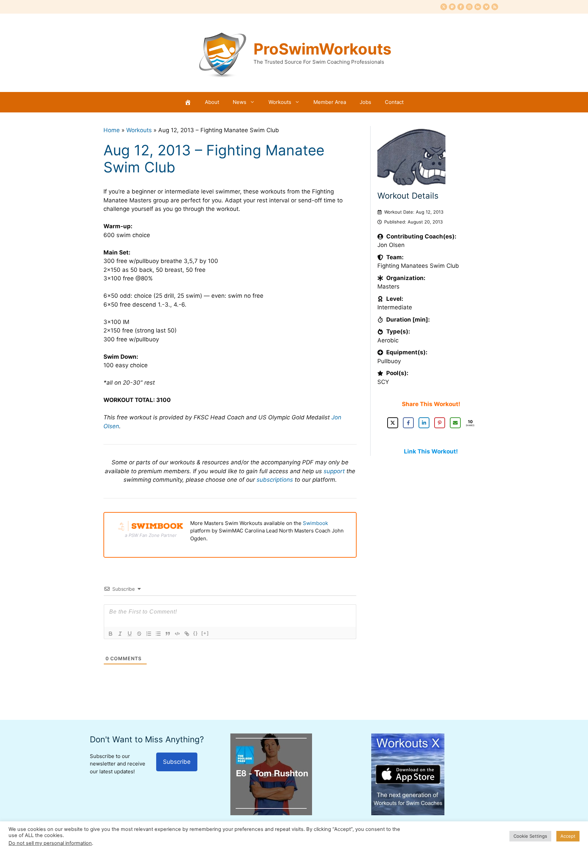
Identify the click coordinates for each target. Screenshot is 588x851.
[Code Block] (177, 634)
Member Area (329, 102)
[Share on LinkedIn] (424, 422)
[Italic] (120, 634)
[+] (205, 633)
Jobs (365, 102)
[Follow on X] (443, 6)
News (239, 102)
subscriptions (275, 479)
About (212, 102)
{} (195, 633)
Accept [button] (567, 836)
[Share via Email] (455, 422)
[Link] (187, 634)
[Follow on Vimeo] (486, 6)
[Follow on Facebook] (460, 6)
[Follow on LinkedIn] (477, 6)
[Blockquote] (168, 634)
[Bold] (110, 634)
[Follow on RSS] (494, 6)
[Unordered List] (158, 634)
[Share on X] (393, 422)
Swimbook (315, 523)
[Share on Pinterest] (440, 422)
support (334, 471)
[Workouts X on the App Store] (407, 813)
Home (111, 130)
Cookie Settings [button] (530, 836)
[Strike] (139, 634)
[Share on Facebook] (408, 422)
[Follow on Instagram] (469, 6)
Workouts (279, 102)
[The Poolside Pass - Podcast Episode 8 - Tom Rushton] (271, 813)
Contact (394, 102)
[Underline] (129, 634)
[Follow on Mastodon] (452, 6)
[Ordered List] (148, 634)
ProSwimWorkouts (322, 49)
